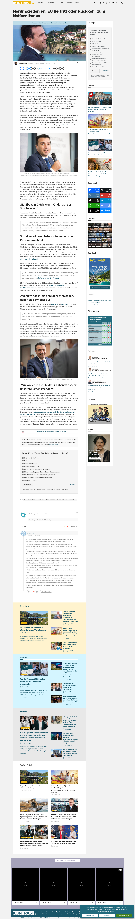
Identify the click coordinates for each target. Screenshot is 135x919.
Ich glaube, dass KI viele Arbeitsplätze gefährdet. (39, 475)
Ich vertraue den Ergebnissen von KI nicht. (37, 469)
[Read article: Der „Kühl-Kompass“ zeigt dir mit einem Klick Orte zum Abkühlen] (56, 646)
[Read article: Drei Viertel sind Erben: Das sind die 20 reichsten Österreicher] (56, 687)
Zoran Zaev (72, 499)
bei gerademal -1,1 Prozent (48, 278)
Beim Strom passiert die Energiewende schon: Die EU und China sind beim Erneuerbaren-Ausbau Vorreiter (100, 376)
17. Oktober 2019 (50, 63)
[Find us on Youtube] (113, 3)
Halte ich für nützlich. (31, 463)
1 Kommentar (79, 63)
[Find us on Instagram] (103, 3)
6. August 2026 (68, 638)
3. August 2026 (68, 651)
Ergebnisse (72, 484)
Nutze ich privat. (29, 461)
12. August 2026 (69, 624)
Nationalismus (50, 499)
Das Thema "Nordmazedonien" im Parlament (51, 431)
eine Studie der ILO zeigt (29, 259)
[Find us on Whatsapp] (116, 3)
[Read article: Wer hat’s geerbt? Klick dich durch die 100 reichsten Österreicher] (34, 669)
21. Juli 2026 (68, 679)
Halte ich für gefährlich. (31, 466)
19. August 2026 (26, 632)
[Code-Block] (47, 520)
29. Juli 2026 (25, 687)
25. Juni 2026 (68, 745)
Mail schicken (53, 444)
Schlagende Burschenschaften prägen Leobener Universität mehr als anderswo (99, 109)
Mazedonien (40, 499)
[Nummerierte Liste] (40, 520)
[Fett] (29, 520)
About (83, 3)
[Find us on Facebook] (100, 3)
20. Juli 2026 (68, 692)
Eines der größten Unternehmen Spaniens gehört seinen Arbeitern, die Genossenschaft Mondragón (33, 817)
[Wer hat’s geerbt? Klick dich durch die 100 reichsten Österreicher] (100, 145)
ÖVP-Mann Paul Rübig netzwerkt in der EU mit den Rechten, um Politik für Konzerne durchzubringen (63, 817)
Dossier (70, 3)
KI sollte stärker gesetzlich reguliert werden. (38, 477)
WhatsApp (17, 908)
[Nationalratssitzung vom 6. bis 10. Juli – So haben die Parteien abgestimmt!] (100, 330)
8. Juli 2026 (55, 846)
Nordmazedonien (62, 499)
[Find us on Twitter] (110, 3)
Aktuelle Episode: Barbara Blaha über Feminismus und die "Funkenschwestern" (99, 302)
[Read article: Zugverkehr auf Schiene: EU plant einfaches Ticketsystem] (34, 618)
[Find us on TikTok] (106, 3)
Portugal (54, 304)
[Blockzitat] (45, 520)
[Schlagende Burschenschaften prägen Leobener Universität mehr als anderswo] (100, 98)
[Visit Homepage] (23, 3)
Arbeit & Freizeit (27, 837)
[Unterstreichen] (34, 520)
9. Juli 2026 (24, 848)
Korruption (31, 499)
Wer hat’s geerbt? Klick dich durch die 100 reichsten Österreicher (32, 681)
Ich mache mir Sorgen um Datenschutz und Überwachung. (42, 472)
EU (25, 499)
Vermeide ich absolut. (31, 480)
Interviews (50, 3)
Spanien (64, 304)
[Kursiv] (32, 520)
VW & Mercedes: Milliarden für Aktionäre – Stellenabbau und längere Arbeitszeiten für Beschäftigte (34, 843)
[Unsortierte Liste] (42, 520)
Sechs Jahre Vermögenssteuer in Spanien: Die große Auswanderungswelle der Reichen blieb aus (70, 632)
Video (77, 3)
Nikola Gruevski (67, 125)
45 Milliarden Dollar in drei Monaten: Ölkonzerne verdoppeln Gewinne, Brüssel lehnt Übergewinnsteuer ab (99, 174)
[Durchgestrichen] (37, 520)
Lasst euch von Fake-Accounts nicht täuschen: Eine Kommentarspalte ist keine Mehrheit (99, 364)
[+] (55, 519)
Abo (95, 3)
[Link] (50, 520)
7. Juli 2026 (67, 704)
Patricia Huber (22, 63)
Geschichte (25, 728)
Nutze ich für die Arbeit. (31, 458)
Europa (31, 63)
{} (52, 519)
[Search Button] (122, 3)
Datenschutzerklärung (76, 918)
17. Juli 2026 (55, 821)
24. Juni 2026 (68, 758)
